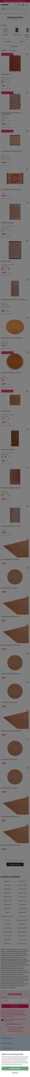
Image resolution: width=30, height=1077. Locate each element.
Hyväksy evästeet (15, 1068)
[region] (15, 1064)
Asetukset (15, 1073)
